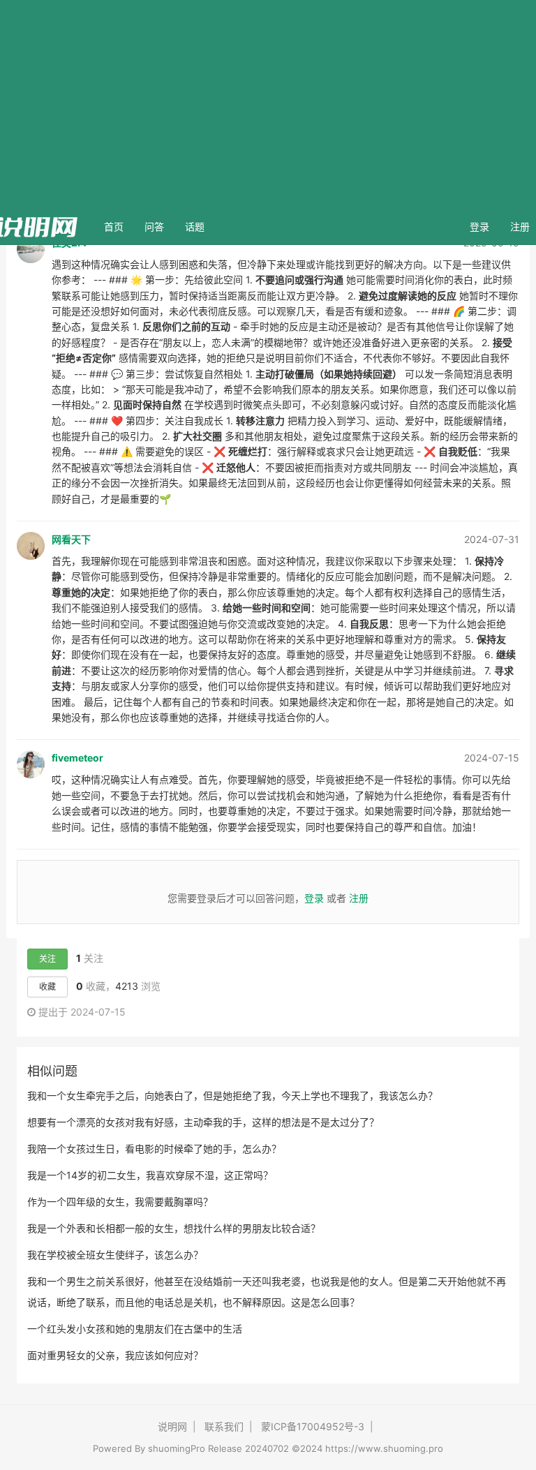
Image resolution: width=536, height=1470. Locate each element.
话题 (194, 226)
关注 (47, 958)
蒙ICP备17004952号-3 (312, 1426)
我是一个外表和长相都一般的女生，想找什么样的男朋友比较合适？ (173, 1228)
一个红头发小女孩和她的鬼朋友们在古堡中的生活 (134, 1329)
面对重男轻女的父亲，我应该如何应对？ (115, 1355)
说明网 (172, 1426)
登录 (479, 226)
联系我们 (224, 1426)
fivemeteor (77, 758)
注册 (358, 898)
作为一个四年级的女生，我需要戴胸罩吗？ (120, 1202)
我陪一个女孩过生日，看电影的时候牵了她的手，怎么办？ (154, 1149)
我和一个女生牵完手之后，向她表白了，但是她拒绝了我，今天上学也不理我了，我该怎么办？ (232, 1095)
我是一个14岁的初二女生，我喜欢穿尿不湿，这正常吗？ (150, 1175)
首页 (119, 226)
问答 (154, 226)
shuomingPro (176, 1448)
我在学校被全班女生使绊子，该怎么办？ (115, 1255)
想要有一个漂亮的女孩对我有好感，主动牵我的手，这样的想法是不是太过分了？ (203, 1122)
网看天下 (71, 539)
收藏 (47, 986)
